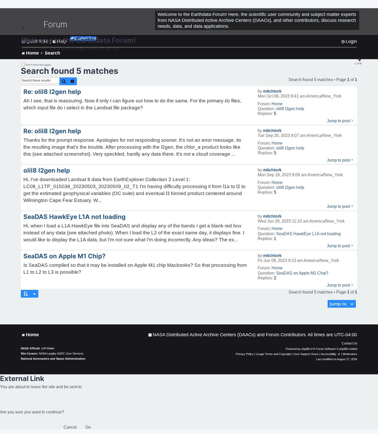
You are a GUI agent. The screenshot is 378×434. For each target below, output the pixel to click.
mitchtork (272, 91)
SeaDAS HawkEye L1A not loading (308, 234)
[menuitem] (227, 335)
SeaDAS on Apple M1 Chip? (302, 273)
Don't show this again (38, 64)
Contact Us (349, 343)
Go (88, 427)
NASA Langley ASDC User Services (61, 353)
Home (277, 104)
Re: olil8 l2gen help (52, 91)
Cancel (70, 427)
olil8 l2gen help (290, 109)
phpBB (305, 348)
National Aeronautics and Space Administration (53, 358)
